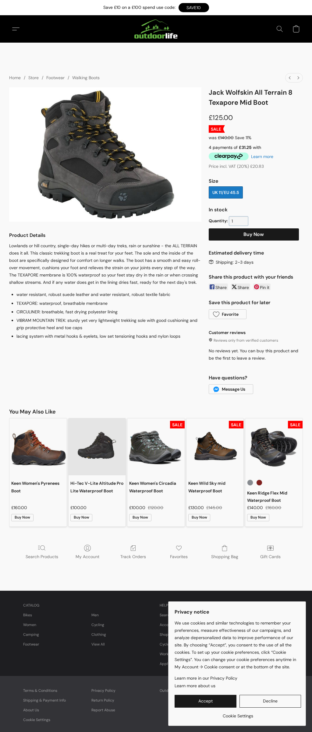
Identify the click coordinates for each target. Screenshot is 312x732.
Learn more (262, 156)
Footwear (55, 77)
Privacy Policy (103, 690)
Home (15, 77)
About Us (31, 710)
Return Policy (102, 700)
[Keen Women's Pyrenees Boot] (38, 447)
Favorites (179, 556)
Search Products (42, 556)
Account (167, 624)
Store (33, 77)
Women (29, 624)
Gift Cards (270, 556)
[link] (238, 714)
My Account (87, 556)
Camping (31, 634)
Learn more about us (195, 685)
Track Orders (133, 556)
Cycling (97, 624)
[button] (194, 7)
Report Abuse (103, 710)
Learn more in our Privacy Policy (206, 678)
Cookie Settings (36, 719)
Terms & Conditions (40, 690)
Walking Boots (86, 77)
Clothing (98, 634)
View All (98, 644)
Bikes (27, 615)
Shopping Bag (224, 556)
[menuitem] (289, 77)
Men (95, 615)
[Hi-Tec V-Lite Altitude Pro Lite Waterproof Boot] (97, 447)
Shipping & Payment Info (44, 700)
